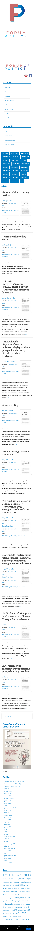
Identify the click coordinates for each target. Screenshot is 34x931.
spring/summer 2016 (10, 855)
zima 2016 (18, 919)
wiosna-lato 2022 (24, 910)
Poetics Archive (9, 109)
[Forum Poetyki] (17, 12)
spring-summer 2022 (10, 808)
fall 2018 (5, 174)
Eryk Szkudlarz (7, 526)
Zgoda (28, 929)
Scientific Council (10, 140)
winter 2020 (6, 170)
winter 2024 (6, 157)
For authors (8, 136)
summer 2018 (14, 174)
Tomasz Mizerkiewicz (11, 907)
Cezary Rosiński (6, 882)
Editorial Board (9, 144)
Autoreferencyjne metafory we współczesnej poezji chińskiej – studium (16, 669)
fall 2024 (5, 153)
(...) (22, 229)
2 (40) (18, 875)
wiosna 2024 (20, 916)
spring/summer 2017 (10, 848)
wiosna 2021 (7, 916)
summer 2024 (14, 153)
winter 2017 (6, 177)
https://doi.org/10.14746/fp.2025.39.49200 (13, 536)
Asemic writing (10, 405)
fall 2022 (5, 160)
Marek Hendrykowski (9, 898)
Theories (7, 87)
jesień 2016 (17, 888)
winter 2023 (25, 157)
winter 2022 (14, 160)
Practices (7, 96)
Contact (7, 131)
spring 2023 (16, 157)
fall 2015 (5, 181)
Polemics (7, 118)
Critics (6, 113)
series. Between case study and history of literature (15, 287)
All (22, 181)
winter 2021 (25, 163)
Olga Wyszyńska (8, 410)
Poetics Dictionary (10, 100)
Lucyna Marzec (25, 894)
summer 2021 (6, 163)
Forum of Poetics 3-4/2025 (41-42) (14, 781)
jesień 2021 (9, 891)
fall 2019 (15, 170)
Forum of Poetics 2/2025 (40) (12, 784)
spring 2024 (24, 153)
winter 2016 (24, 177)
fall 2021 (23, 160)
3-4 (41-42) (25, 874)
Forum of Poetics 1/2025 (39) (12, 786)
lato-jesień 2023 (10, 894)
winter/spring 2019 (9, 836)
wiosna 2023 (15, 916)
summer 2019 (24, 170)
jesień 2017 (24, 888)
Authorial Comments (11, 105)
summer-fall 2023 (9, 798)
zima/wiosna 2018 (9, 919)
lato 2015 (17, 894)
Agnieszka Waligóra (24, 878)
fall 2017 (23, 174)
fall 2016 (15, 177)
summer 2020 (14, 167)
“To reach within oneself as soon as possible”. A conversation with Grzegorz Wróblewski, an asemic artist (16, 507)
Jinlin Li (5, 624)
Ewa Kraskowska (17, 881)
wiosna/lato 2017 (19, 913)
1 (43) (12, 875)
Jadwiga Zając (7, 200)
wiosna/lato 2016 (7, 913)
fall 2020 (5, 167)
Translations (8, 92)
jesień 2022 (16, 891)
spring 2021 (16, 163)
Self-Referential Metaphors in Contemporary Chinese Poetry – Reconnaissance (16, 616)
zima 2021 (25, 919)
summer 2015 (14, 181)
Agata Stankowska (8, 298)
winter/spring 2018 (9, 844)
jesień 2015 (11, 888)
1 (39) (5, 874)
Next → (9, 716)
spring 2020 (24, 167)
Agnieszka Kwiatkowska (10, 879)
